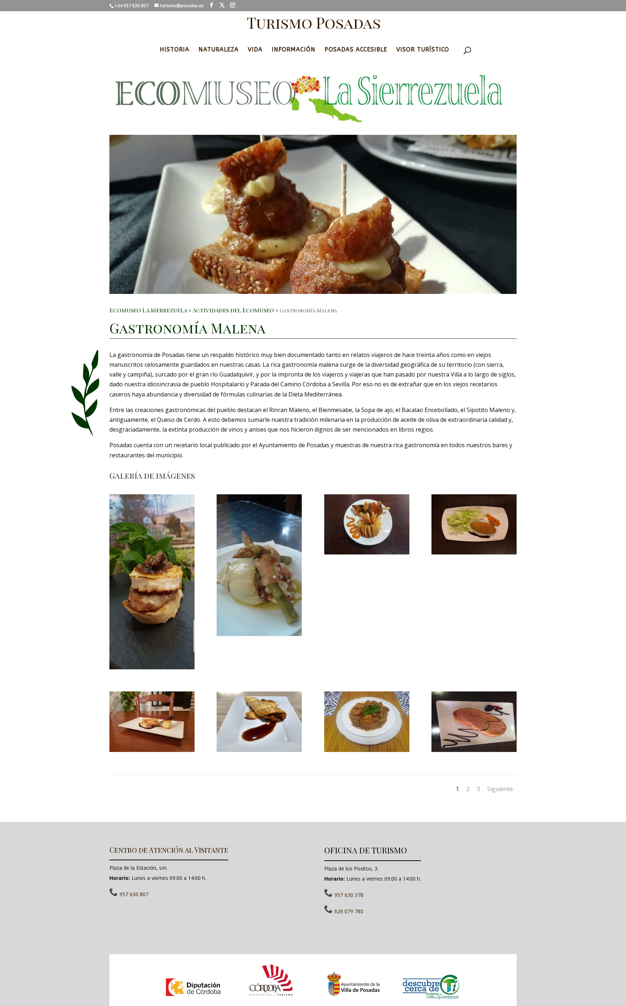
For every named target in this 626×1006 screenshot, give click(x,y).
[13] (474, 750)
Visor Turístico (422, 49)
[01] (152, 667)
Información (294, 49)
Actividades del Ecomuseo (233, 310)
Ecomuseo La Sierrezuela (148, 310)
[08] (259, 750)
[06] (474, 552)
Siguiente (500, 789)
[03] (259, 634)
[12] (366, 750)
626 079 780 (348, 911)
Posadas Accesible (356, 49)
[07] (152, 750)
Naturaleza (219, 49)
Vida (255, 49)
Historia (174, 49)
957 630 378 (348, 894)
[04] (366, 552)
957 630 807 (134, 894)
